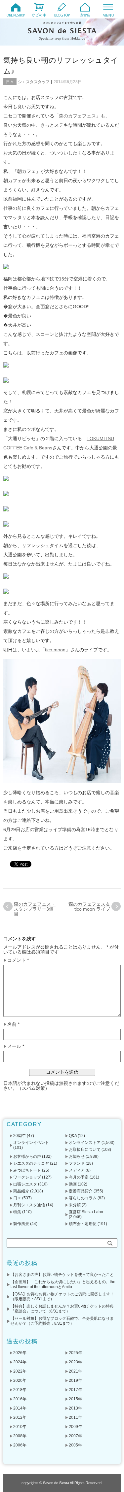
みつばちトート (27, 1170)
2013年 (75, 1408)
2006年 (19, 1445)
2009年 (75, 1426)
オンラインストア (85, 1142)
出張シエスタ (25, 1184)
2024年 (19, 1362)
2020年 (19, 1380)
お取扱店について (85, 1149)
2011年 (75, 1417)
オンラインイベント (31, 1142)
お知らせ (77, 1156)
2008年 (19, 1436)
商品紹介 (21, 1191)
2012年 (19, 1417)
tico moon (55, 649)
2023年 (75, 1362)
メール (15, 1046)
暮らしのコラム (83, 1198)
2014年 (19, 1408)
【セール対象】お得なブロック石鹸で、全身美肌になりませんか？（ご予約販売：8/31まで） (62, 1321)
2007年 (75, 1436)
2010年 (19, 1426)
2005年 (75, 1445)
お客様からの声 (27, 1156)
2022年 (19, 1371)
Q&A (73, 1135)
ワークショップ (27, 1177)
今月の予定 (79, 1177)
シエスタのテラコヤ (31, 1163)
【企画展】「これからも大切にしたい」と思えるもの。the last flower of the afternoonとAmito (63, 1284)
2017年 (75, 1389)
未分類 (75, 1205)
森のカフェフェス (77, 115)
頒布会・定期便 (83, 1223)
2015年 (75, 1399)
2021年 (75, 1371)
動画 (73, 1184)
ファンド (77, 1163)
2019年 (75, 1380)
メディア (77, 1170)
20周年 (19, 1135)
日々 (10, 82)
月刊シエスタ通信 (29, 1205)
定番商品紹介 (81, 1191)
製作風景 (21, 1223)
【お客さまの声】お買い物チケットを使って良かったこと (62, 1274)
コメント (18, 960)
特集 (17, 1212)
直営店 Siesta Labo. (86, 1212)
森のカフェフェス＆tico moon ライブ (89, 906)
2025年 (75, 1352)
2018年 (19, 1389)
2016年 (19, 1399)
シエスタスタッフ (34, 82)
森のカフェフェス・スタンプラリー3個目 (35, 909)
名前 (13, 1024)
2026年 (19, 1352)
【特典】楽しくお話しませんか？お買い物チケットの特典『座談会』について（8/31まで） (62, 1309)
